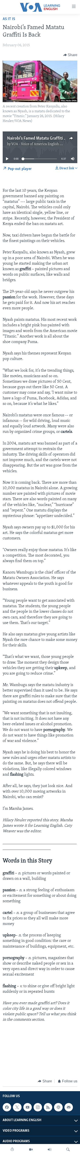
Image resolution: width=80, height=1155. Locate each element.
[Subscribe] (68, 1107)
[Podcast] (58, 1107)
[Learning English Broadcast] (49, 1149)
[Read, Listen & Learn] (12, 1149)
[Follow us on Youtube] (27, 1107)
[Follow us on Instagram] (38, 1107)
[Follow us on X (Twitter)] (17, 1107)
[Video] (31, 1149)
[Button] (70, 55)
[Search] (68, 1149)
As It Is (9, 19)
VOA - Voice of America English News (39, 144)
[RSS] (48, 1107)
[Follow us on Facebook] (7, 1107)
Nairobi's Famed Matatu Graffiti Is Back (41, 138)
